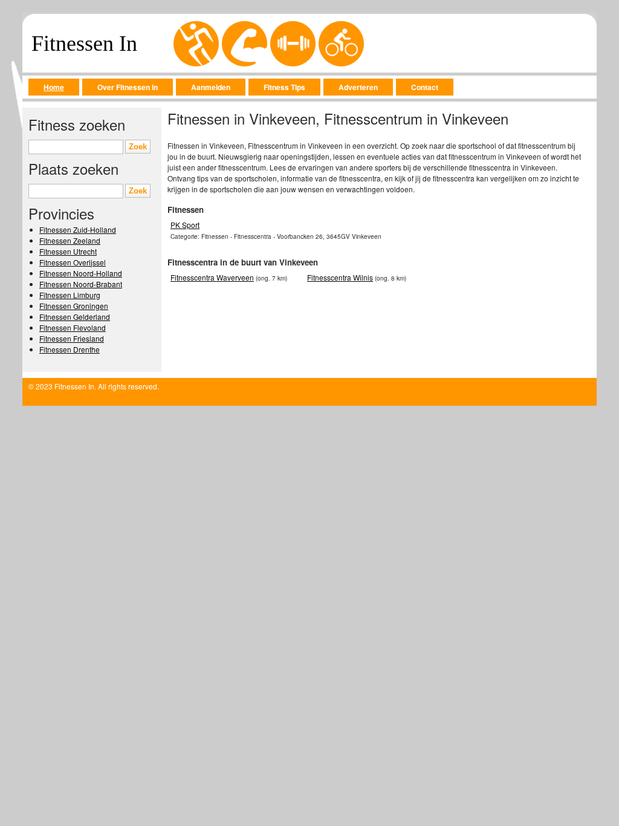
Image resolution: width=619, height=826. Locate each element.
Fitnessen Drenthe (69, 349)
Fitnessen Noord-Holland (80, 273)
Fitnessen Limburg (69, 295)
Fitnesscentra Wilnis (340, 277)
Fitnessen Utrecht (68, 251)
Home (54, 87)
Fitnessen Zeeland (69, 240)
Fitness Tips (284, 87)
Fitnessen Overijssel (72, 262)
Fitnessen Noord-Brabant (80, 284)
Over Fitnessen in (127, 87)
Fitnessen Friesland (71, 338)
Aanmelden (210, 87)
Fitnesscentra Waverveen (212, 277)
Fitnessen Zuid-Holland (77, 229)
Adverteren (358, 87)
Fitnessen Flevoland (72, 327)
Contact (424, 87)
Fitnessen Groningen (73, 306)
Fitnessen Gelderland (74, 316)
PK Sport (184, 225)
